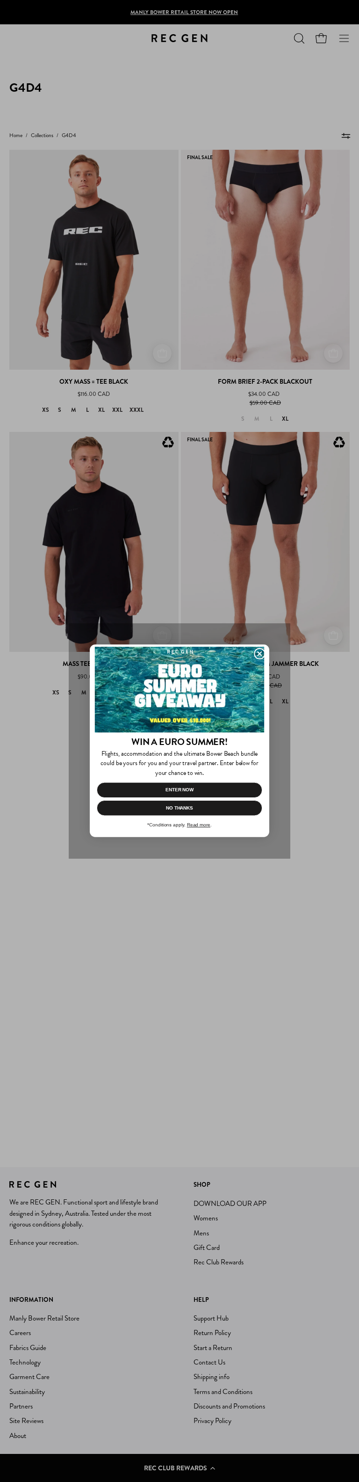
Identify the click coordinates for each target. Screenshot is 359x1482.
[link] (179, 690)
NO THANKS (179, 807)
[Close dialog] (259, 654)
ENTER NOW (179, 790)
